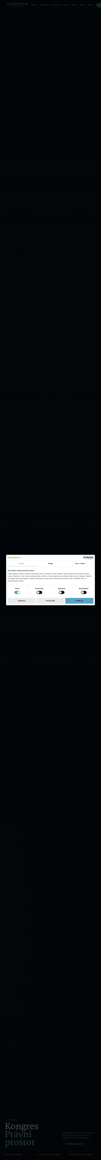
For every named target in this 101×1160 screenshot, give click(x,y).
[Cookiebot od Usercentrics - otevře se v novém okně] (84, 557)
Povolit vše (79, 601)
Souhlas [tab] (21, 563)
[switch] (39, 592)
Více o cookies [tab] (80, 563)
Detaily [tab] (50, 563)
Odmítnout (21, 601)
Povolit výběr (50, 601)
